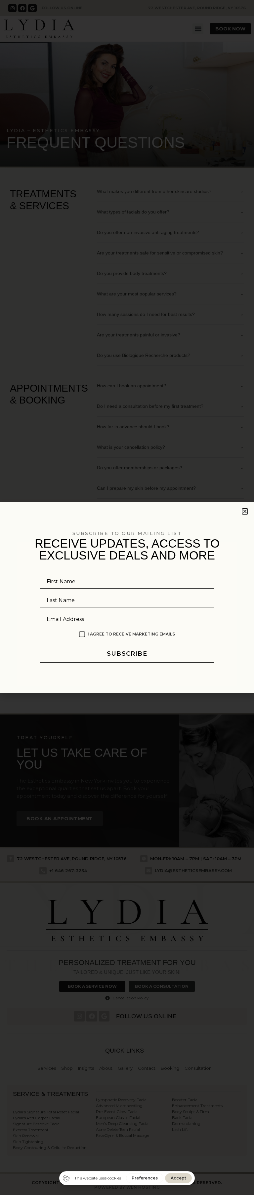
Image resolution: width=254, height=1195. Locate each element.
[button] (244, 511)
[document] (127, 597)
